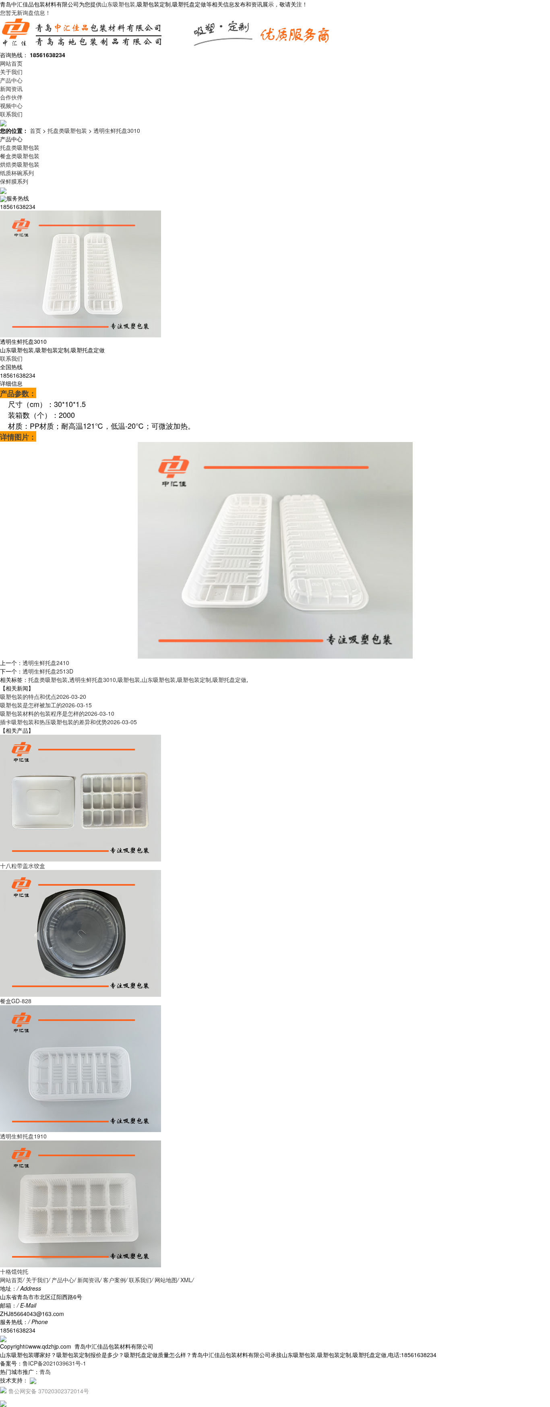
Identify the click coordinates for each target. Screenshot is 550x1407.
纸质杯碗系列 (17, 173)
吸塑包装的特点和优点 (43, 696)
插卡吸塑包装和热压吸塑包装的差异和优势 (68, 722)
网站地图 (166, 1280)
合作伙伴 (11, 97)
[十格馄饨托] (80, 1203)
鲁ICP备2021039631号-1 (54, 1363)
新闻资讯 (11, 89)
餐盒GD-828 (15, 1001)
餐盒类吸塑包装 (19, 156)
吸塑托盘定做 (229, 680)
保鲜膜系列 (14, 181)
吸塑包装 (129, 680)
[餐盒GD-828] (80, 932)
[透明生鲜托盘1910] (80, 1068)
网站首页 (11, 63)
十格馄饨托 (14, 1271)
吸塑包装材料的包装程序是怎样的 (57, 713)
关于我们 (11, 72)
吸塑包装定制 (194, 680)
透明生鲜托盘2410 (46, 663)
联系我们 (11, 114)
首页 (35, 130)
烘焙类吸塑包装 (19, 164)
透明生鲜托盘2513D (48, 671)
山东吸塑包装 (118, 4)
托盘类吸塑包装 (67, 130)
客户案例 (114, 1280)
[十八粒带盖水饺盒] (80, 797)
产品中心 (11, 80)
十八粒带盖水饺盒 (22, 866)
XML (186, 1280)
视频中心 (11, 105)
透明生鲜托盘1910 (23, 1136)
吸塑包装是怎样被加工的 (46, 705)
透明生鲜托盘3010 (116, 130)
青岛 (45, 1372)
